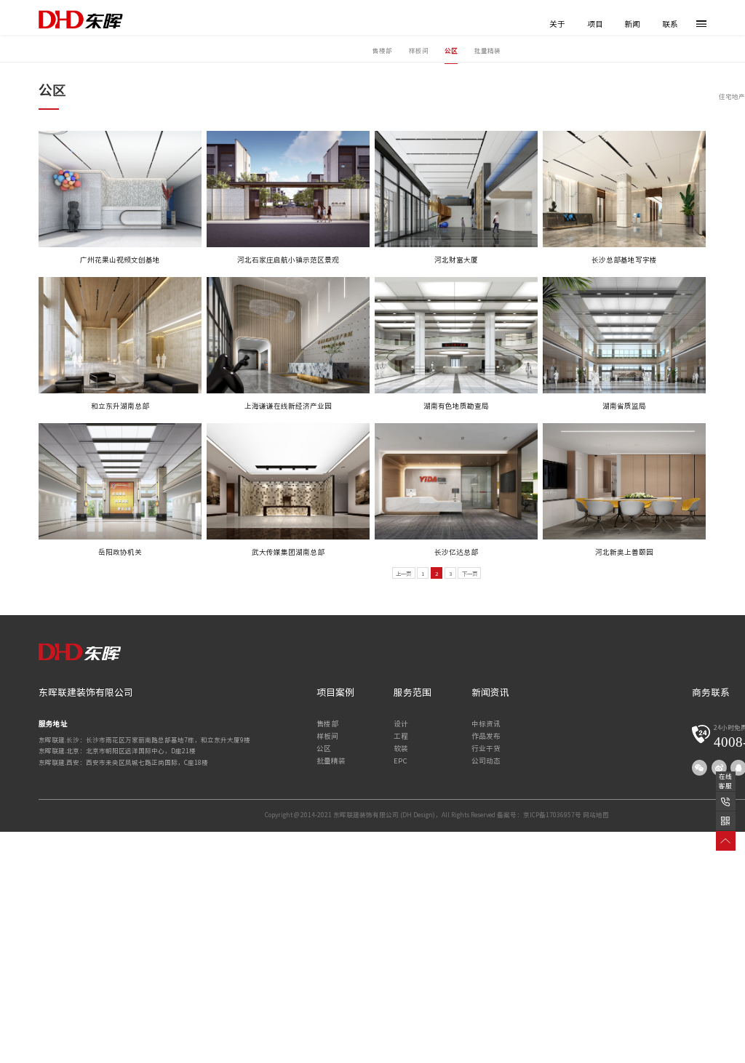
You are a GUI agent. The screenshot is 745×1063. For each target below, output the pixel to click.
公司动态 (486, 761)
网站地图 (596, 814)
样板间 (419, 50)
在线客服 (725, 781)
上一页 (403, 574)
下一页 (469, 574)
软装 (401, 748)
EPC (400, 761)
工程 (401, 736)
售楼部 (382, 50)
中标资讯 (486, 724)
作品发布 (486, 736)
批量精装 (487, 50)
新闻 (632, 24)
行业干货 (486, 748)
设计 (401, 724)
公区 (451, 50)
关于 (557, 24)
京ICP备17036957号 (552, 814)
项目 (595, 24)
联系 (670, 24)
